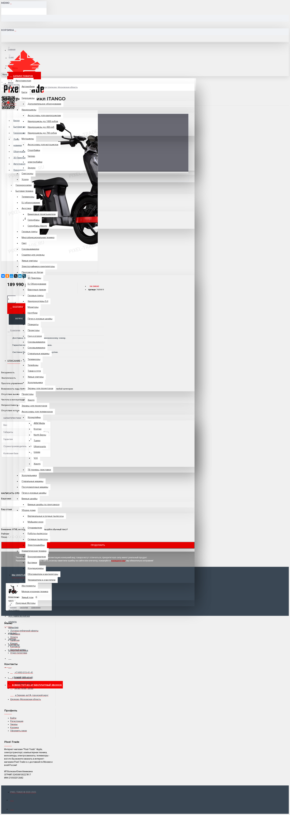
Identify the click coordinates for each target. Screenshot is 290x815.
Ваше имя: (6, 498)
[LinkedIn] (20, 276)
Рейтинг (5, 534)
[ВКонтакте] (3, 276)
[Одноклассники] (7, 276)
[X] (16, 276)
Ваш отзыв (6, 509)
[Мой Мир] (11, 276)
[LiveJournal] (24, 276)
